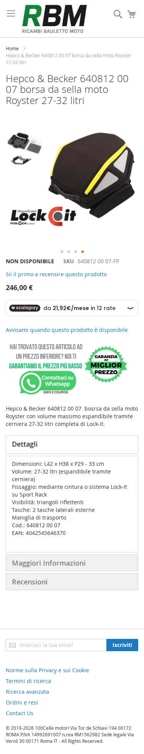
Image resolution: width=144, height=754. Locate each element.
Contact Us (19, 713)
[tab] (72, 445)
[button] (61, 251)
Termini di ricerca (28, 681)
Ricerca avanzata (27, 691)
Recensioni (30, 581)
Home (12, 48)
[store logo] (54, 18)
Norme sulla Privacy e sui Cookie (47, 670)
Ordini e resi (22, 702)
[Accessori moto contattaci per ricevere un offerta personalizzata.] (66, 393)
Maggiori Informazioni (49, 563)
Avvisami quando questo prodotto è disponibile (67, 329)
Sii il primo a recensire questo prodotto (56, 274)
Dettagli (25, 444)
